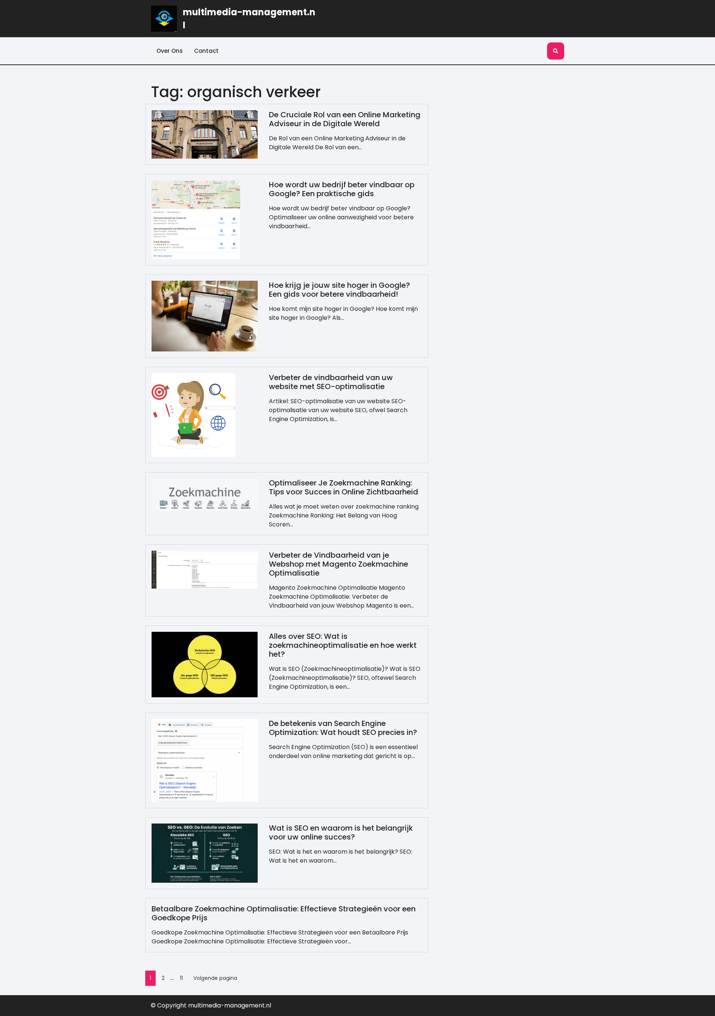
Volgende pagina (215, 978)
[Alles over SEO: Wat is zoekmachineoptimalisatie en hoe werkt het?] (205, 664)
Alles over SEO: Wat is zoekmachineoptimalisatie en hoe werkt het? (343, 645)
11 (181, 978)
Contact (206, 51)
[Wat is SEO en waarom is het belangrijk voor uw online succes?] (205, 852)
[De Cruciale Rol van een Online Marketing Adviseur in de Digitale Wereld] (205, 134)
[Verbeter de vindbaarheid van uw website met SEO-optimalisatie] (193, 414)
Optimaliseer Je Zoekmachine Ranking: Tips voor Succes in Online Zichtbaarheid (343, 487)
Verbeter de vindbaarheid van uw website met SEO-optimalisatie (331, 382)
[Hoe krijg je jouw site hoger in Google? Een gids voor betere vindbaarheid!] (205, 315)
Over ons (169, 51)
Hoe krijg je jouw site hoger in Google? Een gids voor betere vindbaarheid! (339, 289)
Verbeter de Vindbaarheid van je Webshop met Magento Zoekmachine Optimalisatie (338, 564)
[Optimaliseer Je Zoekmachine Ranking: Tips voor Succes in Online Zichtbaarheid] (205, 494)
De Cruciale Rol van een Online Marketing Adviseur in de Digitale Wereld (344, 119)
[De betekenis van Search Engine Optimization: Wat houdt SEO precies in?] (205, 760)
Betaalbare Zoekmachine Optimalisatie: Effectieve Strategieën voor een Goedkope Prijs (284, 913)
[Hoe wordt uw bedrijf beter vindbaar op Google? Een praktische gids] (196, 219)
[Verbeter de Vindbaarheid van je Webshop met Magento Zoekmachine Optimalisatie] (205, 569)
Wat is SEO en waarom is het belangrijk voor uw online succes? (341, 832)
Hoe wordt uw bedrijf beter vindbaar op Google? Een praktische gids (341, 189)
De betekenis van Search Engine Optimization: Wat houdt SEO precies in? (343, 728)
